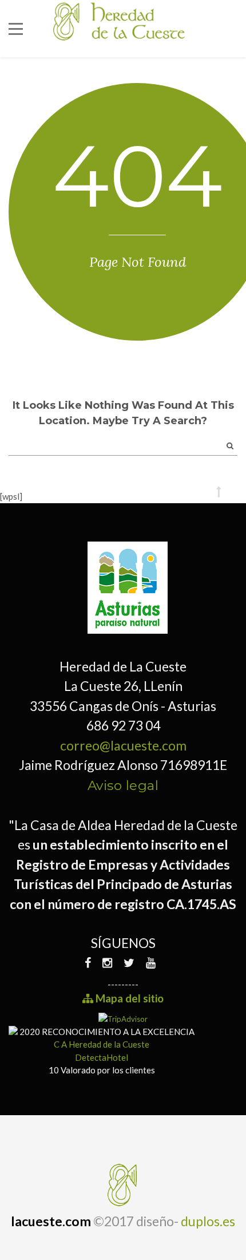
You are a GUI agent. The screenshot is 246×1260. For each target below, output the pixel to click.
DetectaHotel (101, 1057)
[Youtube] (150, 962)
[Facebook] (91, 962)
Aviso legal (123, 785)
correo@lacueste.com (123, 745)
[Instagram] (107, 962)
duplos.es (208, 1221)
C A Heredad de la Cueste (101, 1044)
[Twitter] (129, 962)
